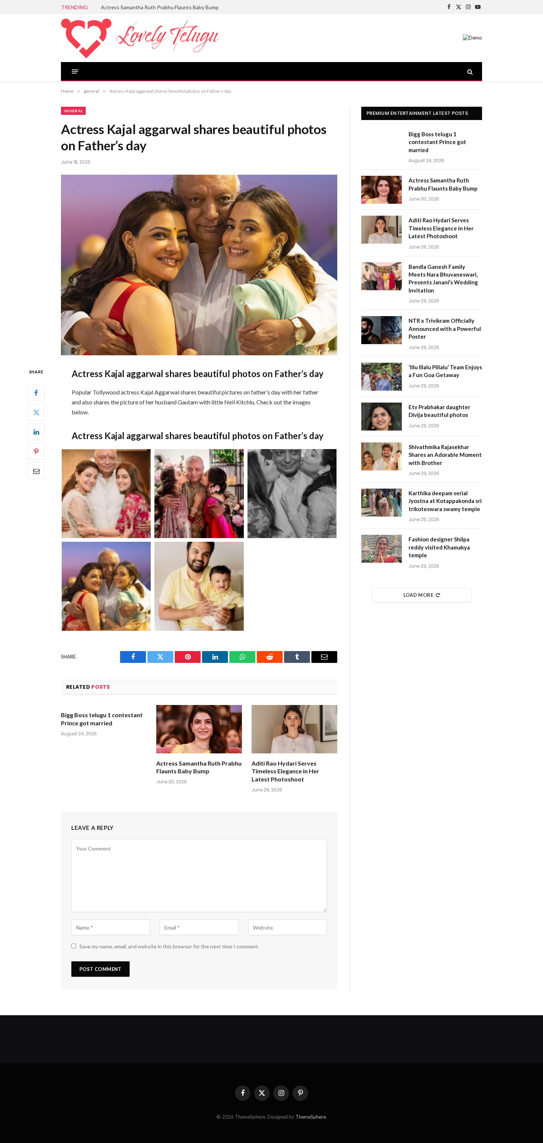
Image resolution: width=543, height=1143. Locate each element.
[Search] (469, 71)
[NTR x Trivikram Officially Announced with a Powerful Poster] (381, 330)
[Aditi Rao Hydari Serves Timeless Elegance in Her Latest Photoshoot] (294, 729)
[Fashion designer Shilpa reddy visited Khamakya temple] (381, 549)
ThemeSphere (311, 1117)
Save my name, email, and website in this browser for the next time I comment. (169, 946)
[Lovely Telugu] (140, 38)
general (73, 111)
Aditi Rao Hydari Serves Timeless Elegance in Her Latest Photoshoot (285, 771)
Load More (418, 595)
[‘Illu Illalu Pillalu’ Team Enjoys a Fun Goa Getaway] (381, 377)
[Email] (36, 471)
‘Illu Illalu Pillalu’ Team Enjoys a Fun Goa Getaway (445, 371)
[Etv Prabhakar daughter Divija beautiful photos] (381, 417)
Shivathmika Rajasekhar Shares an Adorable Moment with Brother (445, 455)
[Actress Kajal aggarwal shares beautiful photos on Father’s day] (199, 265)
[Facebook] (36, 392)
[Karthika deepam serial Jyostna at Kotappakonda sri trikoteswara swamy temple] (381, 503)
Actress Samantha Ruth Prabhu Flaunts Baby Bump (160, 7)
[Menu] (75, 71)
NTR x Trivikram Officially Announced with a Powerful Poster (445, 328)
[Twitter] (36, 412)
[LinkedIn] (36, 432)
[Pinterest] (36, 451)
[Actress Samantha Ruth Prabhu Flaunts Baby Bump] (199, 729)
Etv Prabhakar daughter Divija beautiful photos (439, 411)
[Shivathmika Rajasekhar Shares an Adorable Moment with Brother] (381, 456)
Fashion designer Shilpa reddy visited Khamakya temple (439, 547)
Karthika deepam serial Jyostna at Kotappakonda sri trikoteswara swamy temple (445, 501)
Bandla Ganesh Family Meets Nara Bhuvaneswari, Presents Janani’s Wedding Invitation (443, 278)
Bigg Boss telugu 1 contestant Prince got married (102, 718)
